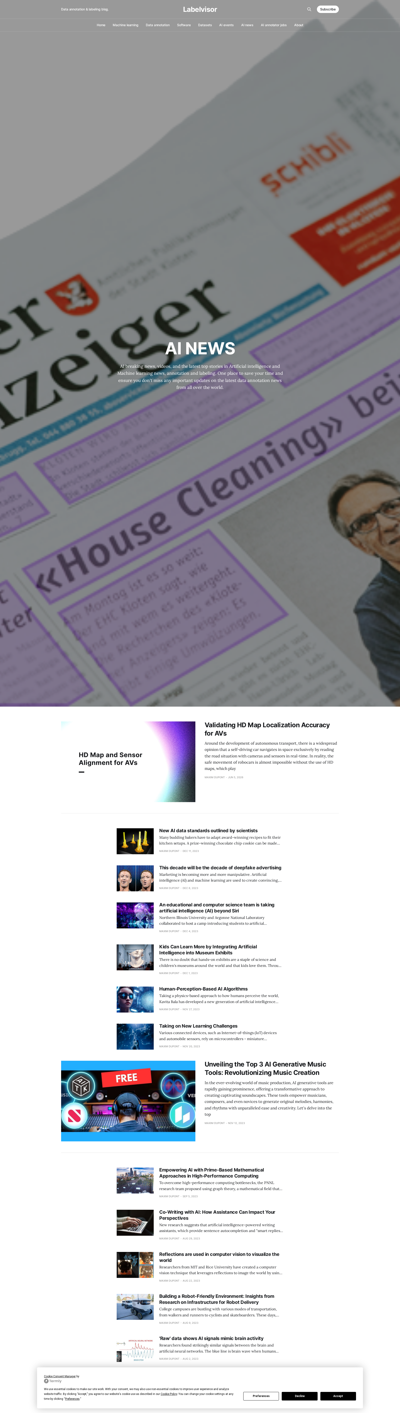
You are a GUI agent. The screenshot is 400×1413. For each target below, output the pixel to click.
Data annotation (158, 25)
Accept (338, 1396)
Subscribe (328, 9)
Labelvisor (200, 9)
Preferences (261, 1396)
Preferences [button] (72, 1398)
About (298, 25)
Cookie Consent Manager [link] (60, 1376)
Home (101, 25)
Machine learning (125, 25)
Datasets (205, 25)
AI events (226, 25)
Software (184, 25)
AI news (247, 25)
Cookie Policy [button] (169, 1394)
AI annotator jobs (274, 25)
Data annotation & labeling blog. (85, 9)
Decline (300, 1396)
